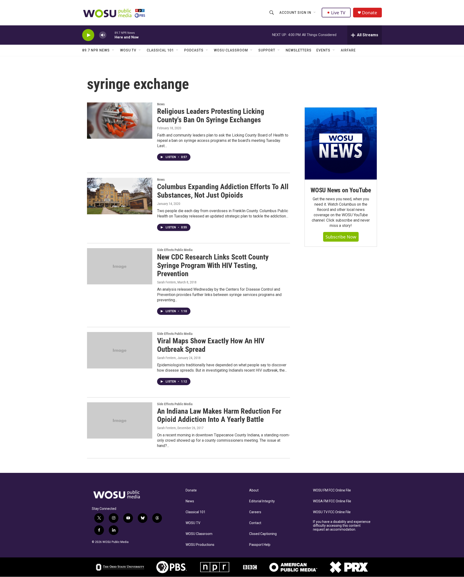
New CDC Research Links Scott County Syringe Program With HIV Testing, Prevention (212, 265)
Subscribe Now (341, 237)
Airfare (348, 50)
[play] (88, 35)
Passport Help (259, 545)
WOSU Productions (200, 545)
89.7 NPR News (96, 50)
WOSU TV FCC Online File (332, 512)
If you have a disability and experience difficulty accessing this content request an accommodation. (341, 525)
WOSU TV (128, 50)
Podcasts (193, 50)
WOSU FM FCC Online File (332, 490)
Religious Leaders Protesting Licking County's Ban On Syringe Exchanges (210, 115)
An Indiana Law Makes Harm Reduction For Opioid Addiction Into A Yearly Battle (219, 415)
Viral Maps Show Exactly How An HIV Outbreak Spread (210, 345)
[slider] (110, 34)
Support (266, 50)
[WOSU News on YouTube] (341, 144)
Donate (369, 12)
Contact (255, 523)
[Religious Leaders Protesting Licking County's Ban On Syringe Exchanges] (119, 120)
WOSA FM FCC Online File (332, 501)
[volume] (103, 35)
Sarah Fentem (166, 282)
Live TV (338, 12)
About (254, 490)
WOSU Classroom (231, 50)
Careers (255, 512)
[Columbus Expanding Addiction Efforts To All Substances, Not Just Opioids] (119, 196)
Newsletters (299, 50)
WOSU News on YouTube (341, 190)
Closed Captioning (263, 534)
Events (323, 50)
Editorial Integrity (262, 501)
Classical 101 (160, 50)
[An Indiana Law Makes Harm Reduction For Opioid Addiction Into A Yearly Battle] (119, 420)
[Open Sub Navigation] (315, 12)
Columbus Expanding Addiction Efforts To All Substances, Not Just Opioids (223, 190)
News (161, 104)
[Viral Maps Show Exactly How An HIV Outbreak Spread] (119, 350)
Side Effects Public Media (175, 250)
